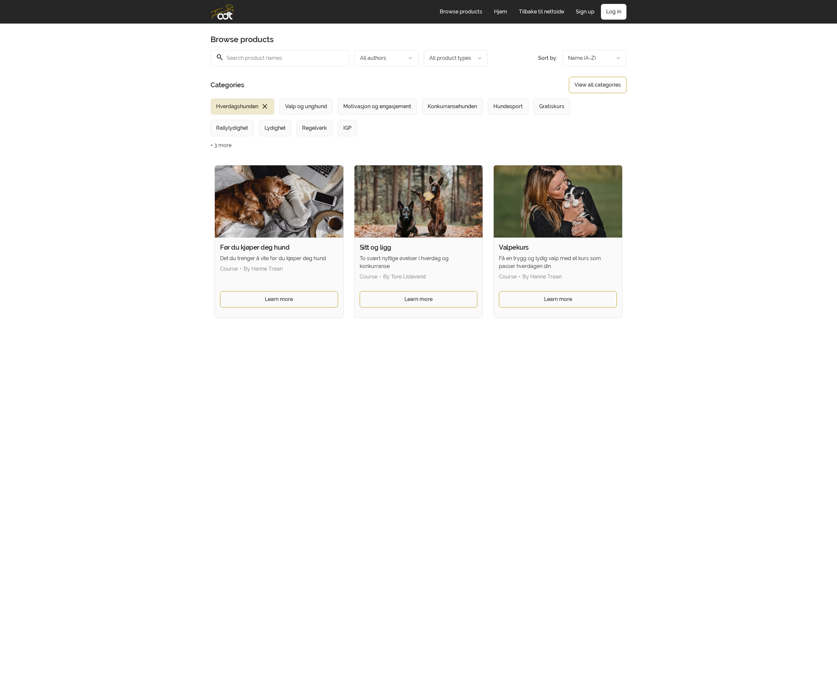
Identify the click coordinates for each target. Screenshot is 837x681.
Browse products (461, 11)
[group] (392, 117)
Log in (613, 11)
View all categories (597, 85)
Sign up (585, 11)
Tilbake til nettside (541, 11)
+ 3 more (221, 145)
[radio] (242, 106)
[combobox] (386, 58)
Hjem (500, 11)
